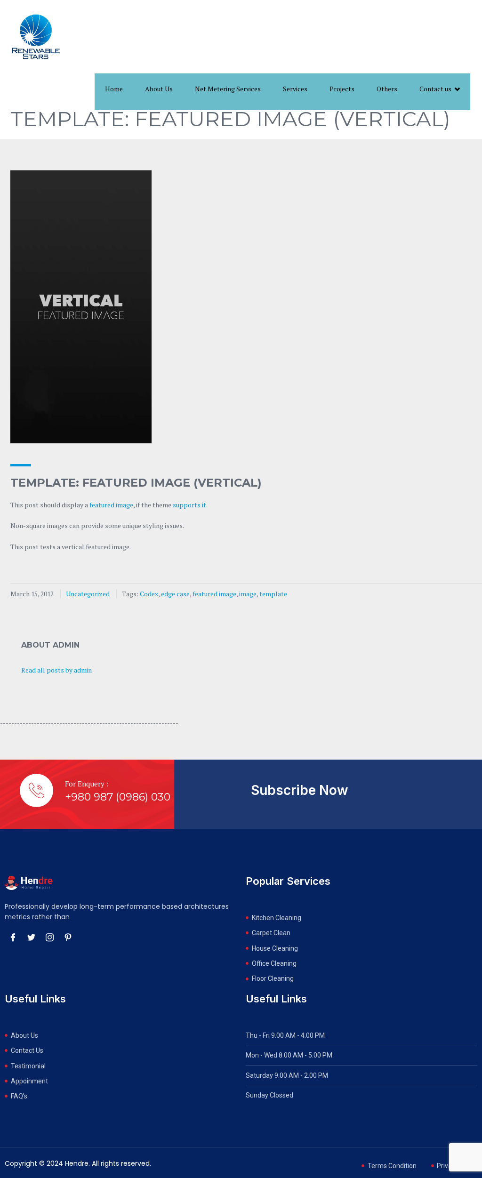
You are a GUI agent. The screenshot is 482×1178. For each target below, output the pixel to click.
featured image (111, 504)
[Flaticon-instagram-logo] (49, 937)
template (273, 593)
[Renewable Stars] (35, 36)
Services (295, 88)
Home (114, 88)
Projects (341, 88)
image (248, 593)
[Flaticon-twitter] (31, 937)
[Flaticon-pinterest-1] (68, 937)
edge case (175, 593)
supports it (189, 504)
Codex (149, 593)
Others (387, 88)
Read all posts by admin (56, 669)
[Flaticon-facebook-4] (13, 937)
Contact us (435, 88)
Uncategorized (88, 593)
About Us (159, 88)
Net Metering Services (228, 88)
